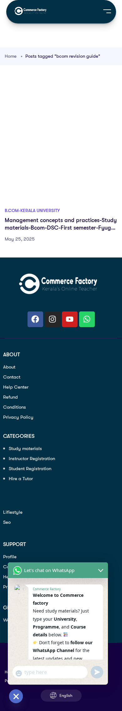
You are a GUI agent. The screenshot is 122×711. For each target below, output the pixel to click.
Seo (7, 522)
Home (11, 56)
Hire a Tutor (21, 478)
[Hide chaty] (16, 696)
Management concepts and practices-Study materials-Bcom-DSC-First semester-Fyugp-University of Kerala (61, 228)
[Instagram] (52, 319)
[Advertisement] (61, 140)
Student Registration (30, 468)
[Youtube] (70, 319)
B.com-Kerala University (32, 210)
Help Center (15, 387)
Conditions (14, 407)
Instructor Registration (32, 458)
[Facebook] (35, 319)
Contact (11, 377)
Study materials (25, 448)
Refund (10, 397)
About (9, 367)
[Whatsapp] (87, 319)
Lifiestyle (13, 512)
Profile (10, 557)
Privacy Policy (18, 417)
